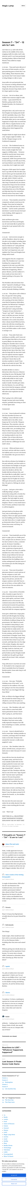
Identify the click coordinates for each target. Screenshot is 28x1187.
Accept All (14, 1175)
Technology (7, 1147)
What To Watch (8, 1156)
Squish (7, 966)
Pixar (5, 1143)
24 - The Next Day (8, 1100)
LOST (5, 1132)
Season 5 (5, 1078)
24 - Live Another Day (9, 1089)
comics (6, 1119)
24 (15, 824)
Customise (14, 1179)
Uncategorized (8, 1154)
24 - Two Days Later (8, 1102)
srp (5, 824)
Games (6, 1126)
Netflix (6, 1141)
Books (6, 1117)
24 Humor (4, 826)
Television (19, 824)
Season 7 (5, 1084)
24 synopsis (15, 826)
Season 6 (5, 1080)
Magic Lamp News (9, 1134)
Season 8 (5, 1086)
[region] (14, 1173)
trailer (6, 1152)
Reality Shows (8, 1145)
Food (5, 1121)
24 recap (10, 826)
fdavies (7, 992)
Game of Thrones (9, 1123)
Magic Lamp (8, 6)
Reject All (14, 1183)
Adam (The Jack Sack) (12, 844)
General (6, 1128)
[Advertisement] (14, 26)
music (5, 1139)
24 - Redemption (7, 1082)
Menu (23, 5)
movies (6, 1137)
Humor (6, 1130)
